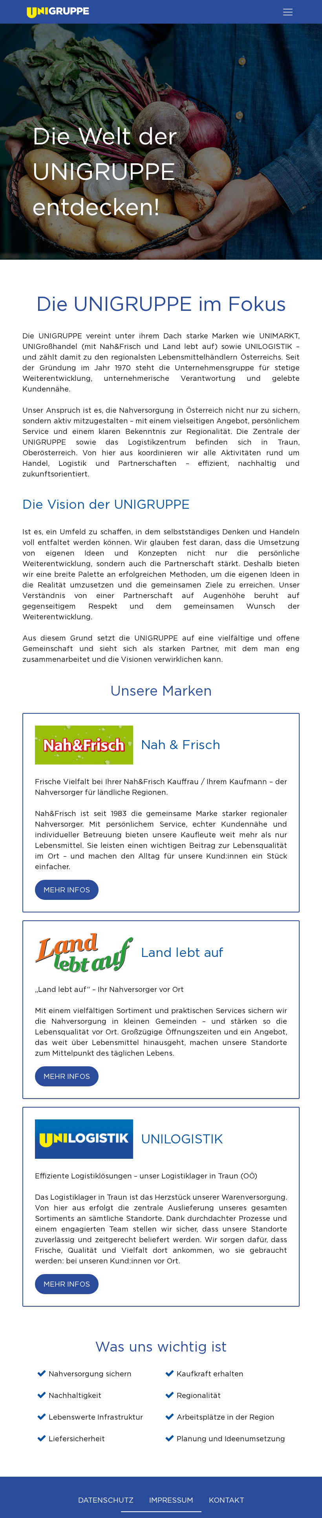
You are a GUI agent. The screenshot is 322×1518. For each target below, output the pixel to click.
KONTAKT (226, 1500)
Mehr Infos (67, 890)
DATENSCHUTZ (106, 1500)
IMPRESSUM (171, 1500)
